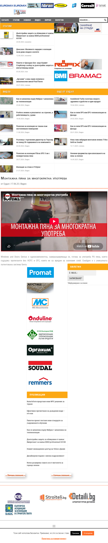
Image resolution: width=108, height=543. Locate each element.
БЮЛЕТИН (59, 20)
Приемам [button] (75, 533)
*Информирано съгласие (77, 283)
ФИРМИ (48, 20)
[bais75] (18, 514)
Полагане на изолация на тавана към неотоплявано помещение (31, 127)
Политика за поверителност (54, 538)
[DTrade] (40, 292)
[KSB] (18, 502)
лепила (27, 85)
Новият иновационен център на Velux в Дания (46, 449)
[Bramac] (78, 80)
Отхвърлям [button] (88, 533)
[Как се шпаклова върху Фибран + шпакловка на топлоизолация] (6, 100)
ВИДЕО (37, 20)
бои (26, 72)
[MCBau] (40, 308)
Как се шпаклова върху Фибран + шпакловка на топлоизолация (34, 100)
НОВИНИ (27, 20)
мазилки (28, 42)
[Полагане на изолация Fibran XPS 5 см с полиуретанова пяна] (6, 155)
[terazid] (60, 7)
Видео (27, 105)
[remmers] (40, 386)
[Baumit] (20, 13)
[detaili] (81, 502)
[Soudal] (40, 370)
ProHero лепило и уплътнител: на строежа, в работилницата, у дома (34, 113)
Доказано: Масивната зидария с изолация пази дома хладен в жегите (33, 50)
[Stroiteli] (53, 502)
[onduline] (40, 324)
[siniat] (101, 7)
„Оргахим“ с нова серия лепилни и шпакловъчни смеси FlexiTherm (30, 80)
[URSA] (78, 32)
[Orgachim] (40, 355)
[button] (105, 20)
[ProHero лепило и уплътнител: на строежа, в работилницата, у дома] (6, 114)
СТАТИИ (16, 20)
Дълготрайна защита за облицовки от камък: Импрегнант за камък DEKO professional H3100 (35, 35)
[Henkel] (87, 7)
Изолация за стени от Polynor (28, 167)
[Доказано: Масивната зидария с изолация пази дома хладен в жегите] (6, 51)
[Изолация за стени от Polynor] (6, 168)
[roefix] (78, 69)
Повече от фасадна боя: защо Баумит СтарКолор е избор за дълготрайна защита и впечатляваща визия (34, 65)
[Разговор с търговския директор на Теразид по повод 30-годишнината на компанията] (6, 141)
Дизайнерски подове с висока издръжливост (45, 456)
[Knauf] (74, 7)
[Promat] (40, 277)
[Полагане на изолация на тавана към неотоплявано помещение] (6, 128)
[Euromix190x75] (7, 7)
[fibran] (47, 7)
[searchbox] (93, 20)
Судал (6, 184)
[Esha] (40, 339)
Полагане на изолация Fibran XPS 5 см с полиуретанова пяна (33, 154)
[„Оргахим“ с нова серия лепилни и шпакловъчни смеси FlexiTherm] (6, 80)
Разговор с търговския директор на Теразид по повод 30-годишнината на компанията (34, 141)
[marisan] (33, 7)
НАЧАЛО (5, 20)
